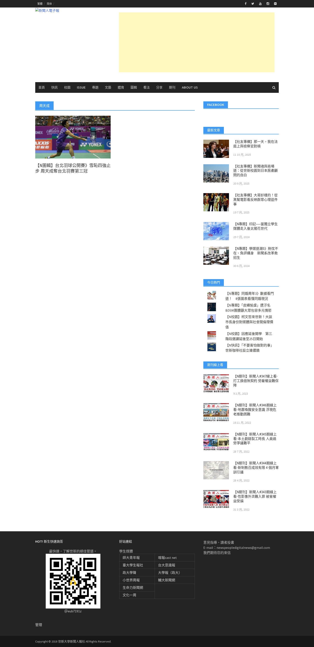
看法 (146, 87)
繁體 (40, 3)
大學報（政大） (170, 572)
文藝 (108, 87)
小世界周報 (131, 580)
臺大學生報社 (133, 565)
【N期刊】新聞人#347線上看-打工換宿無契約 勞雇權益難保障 (256, 380)
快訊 (54, 87)
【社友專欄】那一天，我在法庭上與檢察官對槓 (255, 144)
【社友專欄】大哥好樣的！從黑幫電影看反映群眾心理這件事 (255, 199)
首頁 (41, 87)
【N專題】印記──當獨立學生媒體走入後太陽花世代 (255, 226)
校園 (67, 87)
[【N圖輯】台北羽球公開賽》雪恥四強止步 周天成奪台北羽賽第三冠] (73, 137)
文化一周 (129, 595)
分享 (159, 87)
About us (190, 87)
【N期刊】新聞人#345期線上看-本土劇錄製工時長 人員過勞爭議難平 (255, 438)
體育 (121, 87)
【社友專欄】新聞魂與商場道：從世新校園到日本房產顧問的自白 (255, 170)
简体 (49, 3)
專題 (95, 87)
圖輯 (134, 87)
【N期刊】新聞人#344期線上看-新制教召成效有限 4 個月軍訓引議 (256, 467)
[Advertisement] (196, 42)
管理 (38, 625)
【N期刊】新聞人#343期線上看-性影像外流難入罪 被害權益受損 (255, 496)
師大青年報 (131, 557)
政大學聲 (129, 572)
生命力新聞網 (133, 587)
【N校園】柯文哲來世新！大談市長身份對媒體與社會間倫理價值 (249, 322)
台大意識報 (166, 565)
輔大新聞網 (166, 580)
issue (81, 87)
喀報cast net (167, 557)
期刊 (172, 87)
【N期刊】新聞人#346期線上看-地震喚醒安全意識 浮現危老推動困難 (255, 409)
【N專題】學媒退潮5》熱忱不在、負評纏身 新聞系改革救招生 (255, 253)
